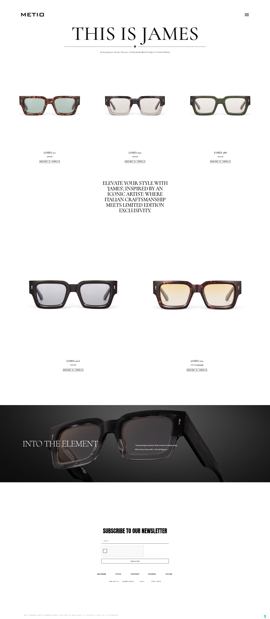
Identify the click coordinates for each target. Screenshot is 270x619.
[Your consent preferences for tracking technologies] (265, 616)
